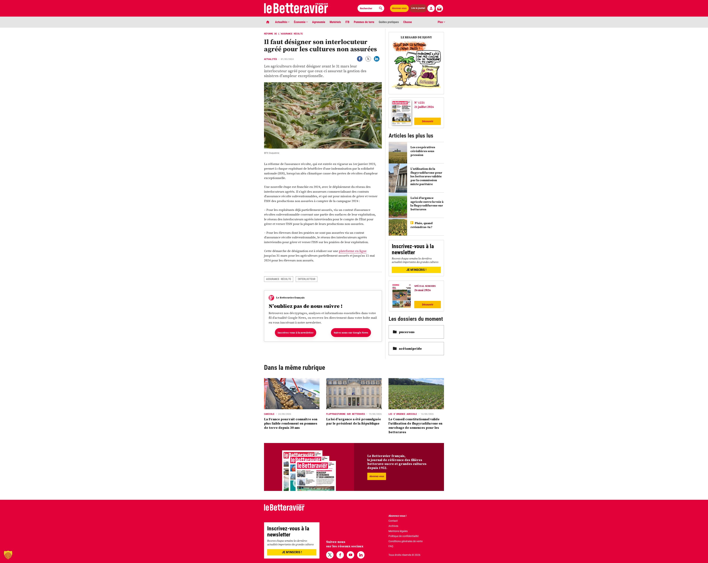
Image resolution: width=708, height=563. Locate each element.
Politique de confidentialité (403, 536)
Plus (441, 22)
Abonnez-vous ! (397, 515)
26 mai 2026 (422, 290)
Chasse (407, 22)
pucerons (406, 332)
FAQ (390, 546)
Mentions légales (398, 531)
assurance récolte (278, 279)
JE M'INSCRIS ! (416, 270)
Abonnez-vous (399, 8)
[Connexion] (431, 8)
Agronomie (318, 22)
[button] (8, 555)
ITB (347, 22)
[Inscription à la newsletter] (439, 8)
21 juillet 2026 (424, 107)
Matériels (335, 22)
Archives (393, 525)
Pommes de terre (364, 22)
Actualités (281, 22)
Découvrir (427, 121)
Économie (300, 22)
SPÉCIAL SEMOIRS (425, 286)
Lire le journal (418, 8)
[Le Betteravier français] (296, 8)
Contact (393, 520)
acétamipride (410, 348)
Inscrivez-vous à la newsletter (295, 332)
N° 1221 (419, 102)
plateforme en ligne (353, 251)
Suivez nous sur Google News (351, 332)
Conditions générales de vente (405, 541)
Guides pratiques (389, 22)
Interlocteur (306, 279)
